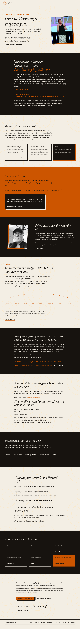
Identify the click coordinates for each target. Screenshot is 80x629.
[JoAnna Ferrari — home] (8, 3)
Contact (74, 3)
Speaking (44, 3)
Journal (55, 622)
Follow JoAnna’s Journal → (33, 397)
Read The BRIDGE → (10, 319)
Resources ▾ (59, 3)
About (38, 3)
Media (60, 622)
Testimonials (66, 622)
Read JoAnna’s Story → (41, 248)
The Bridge (37, 622)
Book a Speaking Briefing (44, 598)
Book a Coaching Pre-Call (25, 598)
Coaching (51, 3)
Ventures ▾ (67, 3)
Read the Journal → (9, 459)
